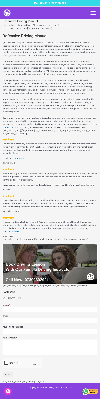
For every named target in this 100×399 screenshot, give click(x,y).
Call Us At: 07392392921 (50, 3)
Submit (8, 374)
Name (6, 305)
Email (6, 316)
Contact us (8, 127)
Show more (18, 158)
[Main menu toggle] (93, 13)
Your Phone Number (13, 327)
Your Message (10, 337)
